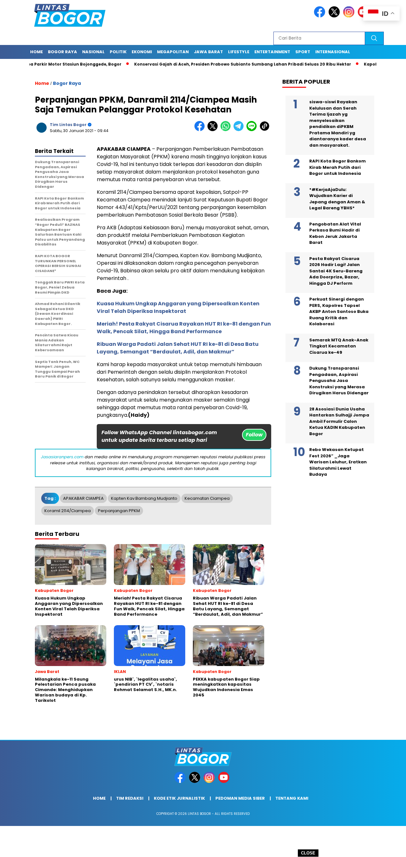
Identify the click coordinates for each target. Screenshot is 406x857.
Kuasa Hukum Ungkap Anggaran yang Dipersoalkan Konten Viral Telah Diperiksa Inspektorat (178, 307)
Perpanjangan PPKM (119, 511)
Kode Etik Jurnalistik (179, 798)
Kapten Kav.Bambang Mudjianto (144, 498)
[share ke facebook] (200, 129)
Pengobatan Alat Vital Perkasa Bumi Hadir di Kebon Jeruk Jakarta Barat (335, 233)
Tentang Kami (291, 798)
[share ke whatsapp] (226, 129)
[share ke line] (252, 129)
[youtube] (225, 781)
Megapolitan (173, 52)
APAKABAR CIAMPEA (83, 498)
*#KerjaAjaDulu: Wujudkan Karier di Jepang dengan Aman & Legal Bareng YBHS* (337, 199)
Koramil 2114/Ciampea (67, 511)
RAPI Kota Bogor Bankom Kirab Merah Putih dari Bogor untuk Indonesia (337, 167)
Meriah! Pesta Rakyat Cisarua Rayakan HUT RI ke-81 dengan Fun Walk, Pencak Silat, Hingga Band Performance (184, 327)
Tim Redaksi (129, 798)
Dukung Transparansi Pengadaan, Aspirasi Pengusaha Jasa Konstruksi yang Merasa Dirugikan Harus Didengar (339, 380)
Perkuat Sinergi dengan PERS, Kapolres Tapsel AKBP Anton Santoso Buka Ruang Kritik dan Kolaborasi (339, 311)
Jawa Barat (208, 52)
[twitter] (335, 16)
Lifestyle (238, 52)
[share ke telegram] (239, 129)
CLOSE (308, 853)
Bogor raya (62, 52)
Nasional (93, 52)
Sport (302, 52)
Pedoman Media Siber (240, 798)
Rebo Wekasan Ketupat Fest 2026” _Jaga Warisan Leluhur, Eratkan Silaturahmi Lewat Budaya (338, 462)
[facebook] (320, 16)
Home (36, 52)
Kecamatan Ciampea (207, 498)
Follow (254, 434)
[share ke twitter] (213, 129)
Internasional (332, 52)
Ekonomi (142, 52)
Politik (118, 52)
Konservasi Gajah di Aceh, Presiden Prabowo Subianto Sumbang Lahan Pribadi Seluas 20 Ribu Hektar (223, 64)
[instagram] (350, 16)
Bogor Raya (67, 83)
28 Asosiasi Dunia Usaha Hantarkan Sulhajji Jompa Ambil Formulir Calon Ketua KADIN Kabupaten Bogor (339, 421)
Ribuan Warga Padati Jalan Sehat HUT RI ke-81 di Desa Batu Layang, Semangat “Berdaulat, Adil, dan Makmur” (178, 347)
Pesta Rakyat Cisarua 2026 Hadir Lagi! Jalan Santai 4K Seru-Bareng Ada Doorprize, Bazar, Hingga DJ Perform (336, 271)
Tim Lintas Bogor (68, 124)
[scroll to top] (388, 847)
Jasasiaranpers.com (62, 457)
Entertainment (272, 52)
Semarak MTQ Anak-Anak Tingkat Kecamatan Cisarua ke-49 (338, 346)
